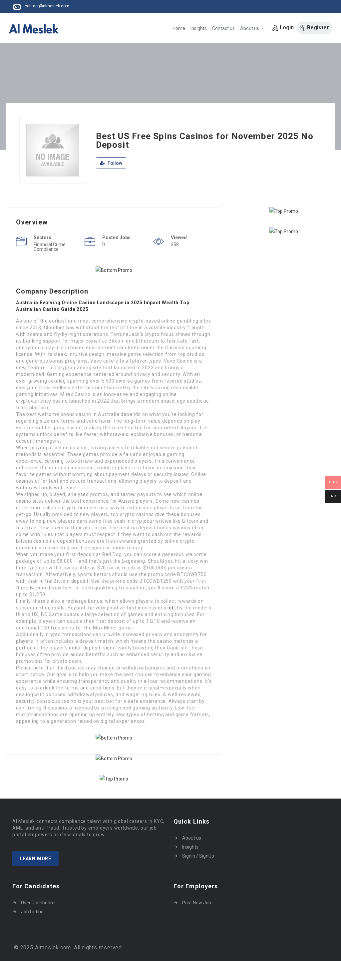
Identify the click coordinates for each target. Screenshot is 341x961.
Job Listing (32, 911)
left (172, 607)
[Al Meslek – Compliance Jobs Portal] (34, 29)
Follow (114, 163)
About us (249, 28)
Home (178, 28)
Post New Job (196, 902)
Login (287, 27)
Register (318, 27)
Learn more (35, 858)
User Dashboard (38, 902)
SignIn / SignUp (198, 856)
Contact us (223, 28)
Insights (198, 28)
